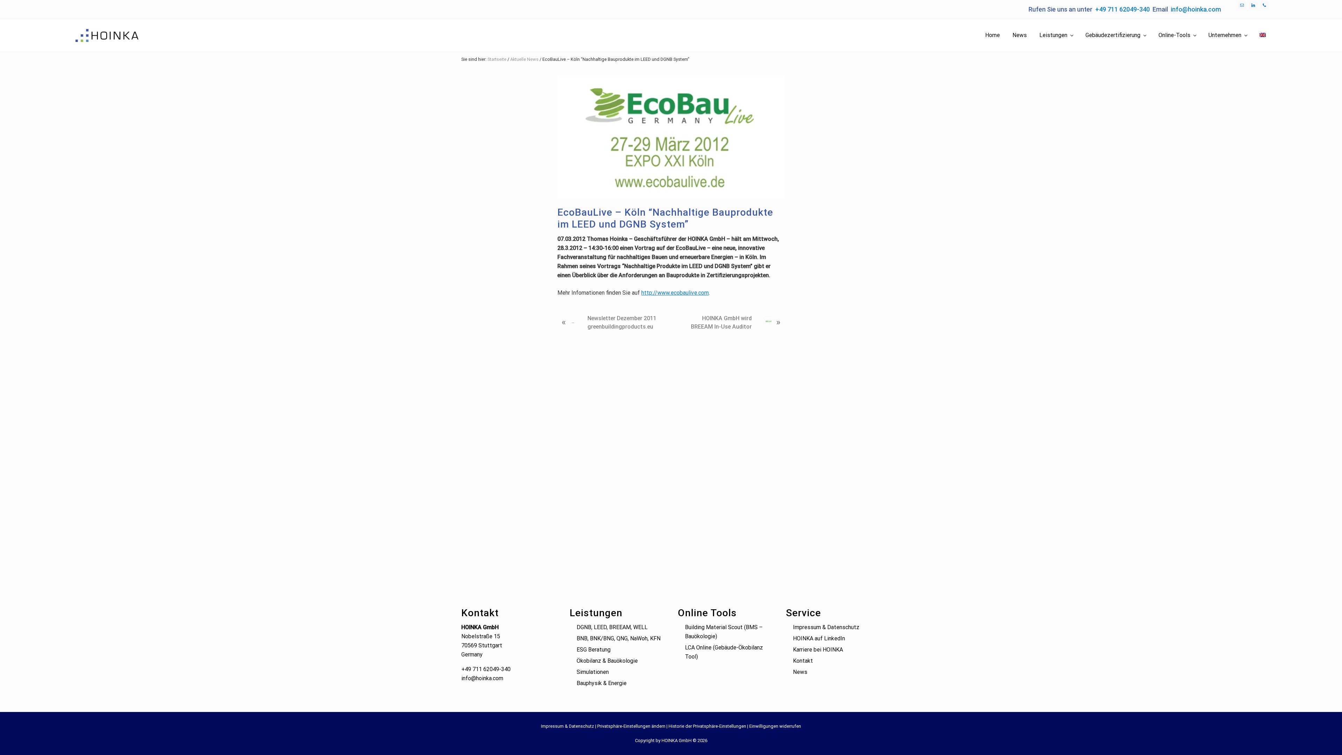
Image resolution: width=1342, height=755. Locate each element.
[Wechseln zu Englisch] (1262, 35)
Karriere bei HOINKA (818, 649)
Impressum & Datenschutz (826, 627)
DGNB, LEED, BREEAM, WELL (612, 627)
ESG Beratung (594, 649)
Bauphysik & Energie (602, 683)
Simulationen (593, 672)
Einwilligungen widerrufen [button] (775, 726)
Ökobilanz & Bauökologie (607, 660)
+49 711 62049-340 (1122, 9)
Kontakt (803, 660)
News (800, 672)
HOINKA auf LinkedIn (819, 638)
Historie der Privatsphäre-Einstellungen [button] (707, 726)
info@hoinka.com (1196, 9)
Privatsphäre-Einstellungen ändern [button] (631, 726)
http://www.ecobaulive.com (675, 292)
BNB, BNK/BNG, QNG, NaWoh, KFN (619, 638)
